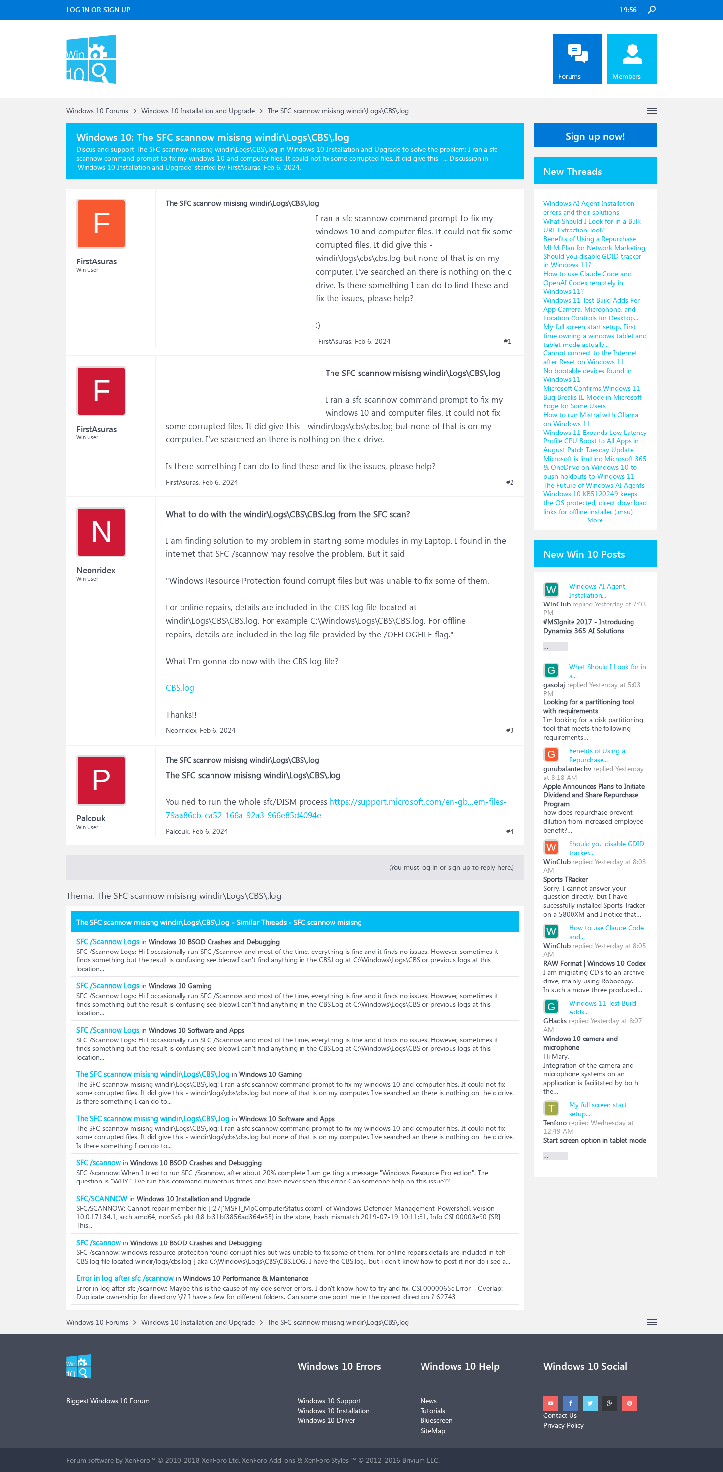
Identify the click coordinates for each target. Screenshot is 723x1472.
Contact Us (560, 1415)
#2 (510, 482)
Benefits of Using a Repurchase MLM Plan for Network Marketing (594, 243)
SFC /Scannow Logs (107, 941)
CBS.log (180, 687)
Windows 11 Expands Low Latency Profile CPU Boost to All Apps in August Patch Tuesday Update (595, 441)
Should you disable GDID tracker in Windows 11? (592, 260)
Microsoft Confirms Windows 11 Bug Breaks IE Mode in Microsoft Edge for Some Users (592, 396)
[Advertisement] (239, 272)
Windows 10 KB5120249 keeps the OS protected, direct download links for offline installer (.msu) (595, 502)
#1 (508, 341)
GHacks (555, 1020)
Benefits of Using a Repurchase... (597, 755)
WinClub (557, 603)
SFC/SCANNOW (101, 1198)
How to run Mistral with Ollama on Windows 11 (590, 419)
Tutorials (433, 1410)
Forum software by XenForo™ (153, 1460)
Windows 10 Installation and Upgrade (134, 167)
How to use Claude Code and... (606, 932)
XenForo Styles (326, 1460)
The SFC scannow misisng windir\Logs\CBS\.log (153, 1074)
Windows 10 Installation (334, 1410)
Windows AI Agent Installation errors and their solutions (588, 208)
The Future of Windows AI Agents (594, 485)
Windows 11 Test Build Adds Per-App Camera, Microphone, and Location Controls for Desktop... (593, 308)
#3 (510, 730)
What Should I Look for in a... (607, 671)
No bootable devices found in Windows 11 (587, 375)
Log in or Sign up (98, 9)
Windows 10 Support (329, 1400)
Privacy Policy (563, 1425)
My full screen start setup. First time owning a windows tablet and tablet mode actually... (595, 335)
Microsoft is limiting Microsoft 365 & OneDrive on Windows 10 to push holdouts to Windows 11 (595, 467)
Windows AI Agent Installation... (597, 590)
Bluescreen (436, 1420)
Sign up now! (595, 135)
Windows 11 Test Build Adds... (602, 1007)
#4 (510, 831)
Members (626, 76)
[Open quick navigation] (652, 111)
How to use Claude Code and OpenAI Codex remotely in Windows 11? (587, 282)
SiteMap (433, 1430)
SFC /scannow (98, 1162)
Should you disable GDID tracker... (606, 848)
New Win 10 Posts (584, 553)
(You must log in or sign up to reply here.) (451, 867)
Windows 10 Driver (326, 1420)
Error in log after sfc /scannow (125, 1278)
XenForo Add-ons (268, 1460)
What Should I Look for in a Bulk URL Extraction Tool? (592, 225)
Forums (569, 76)
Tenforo (555, 1122)
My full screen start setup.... (598, 1109)
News (429, 1400)
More (595, 520)
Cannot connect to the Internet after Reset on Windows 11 (590, 357)
